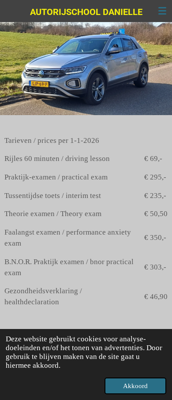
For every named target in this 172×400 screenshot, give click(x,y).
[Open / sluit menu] (162, 11)
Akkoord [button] (135, 385)
